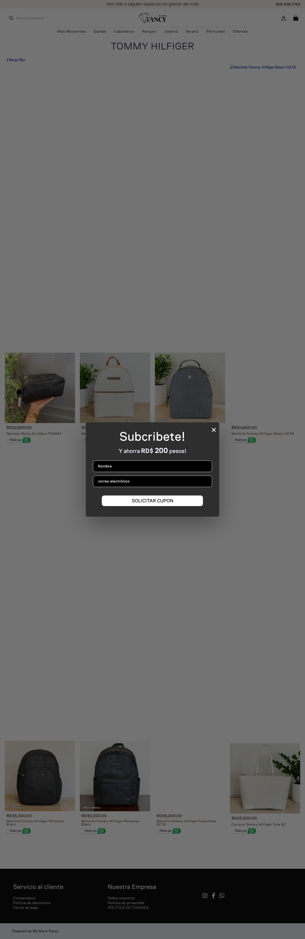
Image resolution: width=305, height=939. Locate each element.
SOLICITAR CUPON (152, 501)
